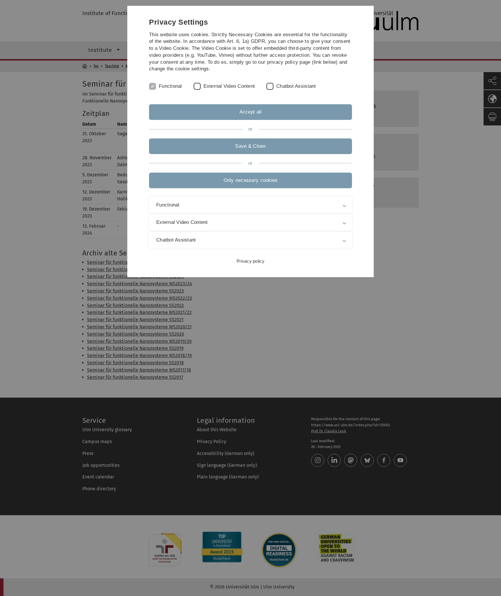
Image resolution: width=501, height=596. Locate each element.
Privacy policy (250, 261)
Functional (170, 86)
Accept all (250, 112)
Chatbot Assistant (296, 86)
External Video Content (229, 86)
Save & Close (250, 146)
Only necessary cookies (251, 180)
